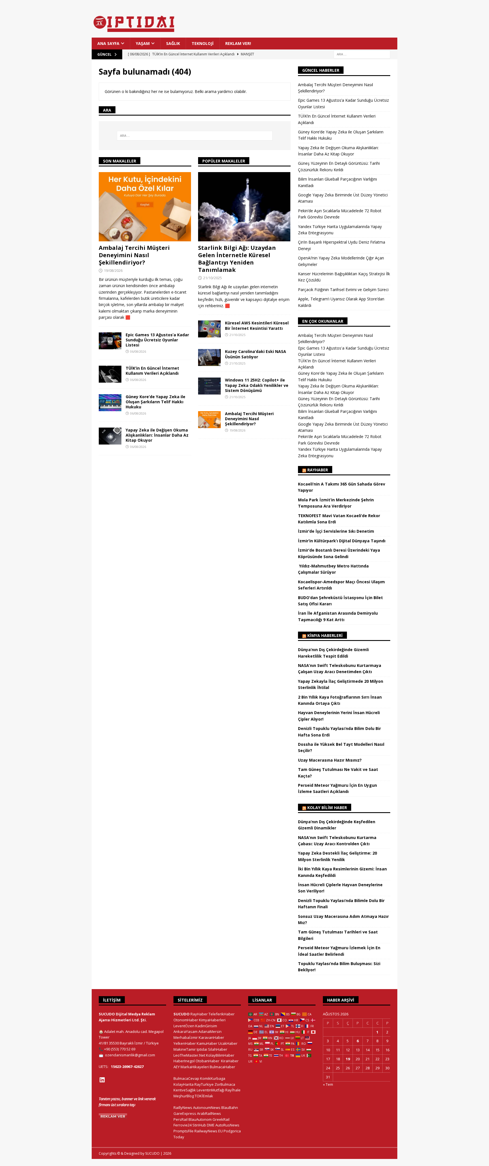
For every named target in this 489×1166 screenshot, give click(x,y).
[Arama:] (362, 54)
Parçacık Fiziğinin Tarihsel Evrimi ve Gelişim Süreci (343, 289)
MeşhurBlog (183, 1095)
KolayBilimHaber (220, 1055)
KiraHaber (230, 1060)
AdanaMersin (210, 1031)
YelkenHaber (184, 1043)
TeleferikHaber (222, 1014)
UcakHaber (227, 1043)
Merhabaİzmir (185, 1037)
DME (211, 1125)
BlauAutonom (200, 1119)
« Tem (328, 1084)
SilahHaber (217, 1049)
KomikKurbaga (212, 1078)
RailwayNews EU (208, 1131)
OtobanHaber (207, 1060)
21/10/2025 (212, 277)
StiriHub (199, 1125)
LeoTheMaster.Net (189, 1055)
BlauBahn (229, 1107)
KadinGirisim (206, 1025)
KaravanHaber (211, 1037)
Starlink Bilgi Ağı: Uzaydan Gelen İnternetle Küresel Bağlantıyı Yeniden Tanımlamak (237, 259)
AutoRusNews (227, 1125)
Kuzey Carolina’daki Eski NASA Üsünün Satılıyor (255, 354)
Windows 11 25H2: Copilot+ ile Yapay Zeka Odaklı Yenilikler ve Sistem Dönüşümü (256, 385)
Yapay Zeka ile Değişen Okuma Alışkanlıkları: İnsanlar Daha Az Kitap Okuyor (157, 435)
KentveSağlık (184, 1090)
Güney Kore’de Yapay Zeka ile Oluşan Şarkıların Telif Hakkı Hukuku (155, 401)
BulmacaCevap (186, 1078)
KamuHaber (207, 1043)
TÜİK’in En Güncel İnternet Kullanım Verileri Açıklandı (152, 370)
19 (348, 1058)
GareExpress (184, 1113)
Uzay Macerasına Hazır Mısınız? (330, 760)
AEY (176, 1066)
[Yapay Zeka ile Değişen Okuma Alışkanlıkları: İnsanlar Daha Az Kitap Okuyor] (110, 436)
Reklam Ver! (238, 43)
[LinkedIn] (102, 1079)
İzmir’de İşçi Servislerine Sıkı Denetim (336, 531)
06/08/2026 (138, 351)
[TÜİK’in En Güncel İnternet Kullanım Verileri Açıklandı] (110, 374)
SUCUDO (181, 1014)
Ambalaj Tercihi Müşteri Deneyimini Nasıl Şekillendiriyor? (134, 255)
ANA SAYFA (108, 43)
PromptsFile (183, 1131)
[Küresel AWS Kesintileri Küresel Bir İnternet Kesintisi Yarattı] (209, 328)
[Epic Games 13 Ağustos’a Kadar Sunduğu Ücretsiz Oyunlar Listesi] (110, 340)
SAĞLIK (173, 43)
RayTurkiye (204, 1084)
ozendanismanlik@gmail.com (130, 1054)
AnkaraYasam (185, 1031)
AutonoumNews (206, 1107)
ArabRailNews (209, 1113)
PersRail (180, 1119)
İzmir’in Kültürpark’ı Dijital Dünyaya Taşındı (341, 540)
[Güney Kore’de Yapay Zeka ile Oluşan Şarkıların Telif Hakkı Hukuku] (110, 402)
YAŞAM (143, 43)
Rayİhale (233, 1090)
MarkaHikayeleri (195, 1066)
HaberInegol (184, 1060)
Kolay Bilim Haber (327, 807)
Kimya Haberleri (325, 635)
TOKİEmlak (204, 1095)
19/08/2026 (113, 270)
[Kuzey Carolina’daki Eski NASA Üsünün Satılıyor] (209, 357)
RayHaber (317, 470)
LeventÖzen (183, 1025)
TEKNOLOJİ (203, 43)
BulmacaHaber (222, 1066)
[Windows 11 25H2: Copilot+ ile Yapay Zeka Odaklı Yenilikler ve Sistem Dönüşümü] (209, 386)
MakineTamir (184, 1049)
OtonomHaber (185, 1019)
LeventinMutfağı (210, 1090)
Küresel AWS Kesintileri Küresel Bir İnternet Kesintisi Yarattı (257, 325)
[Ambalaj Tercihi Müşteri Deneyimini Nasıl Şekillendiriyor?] (145, 206)
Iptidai (202, 1049)
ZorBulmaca (225, 1084)
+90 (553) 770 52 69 (119, 1049)
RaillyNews (182, 1107)
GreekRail (221, 1119)
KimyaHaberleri (212, 1019)
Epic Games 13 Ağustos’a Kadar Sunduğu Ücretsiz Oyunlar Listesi (157, 340)
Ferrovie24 (182, 1125)
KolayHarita (183, 1084)
